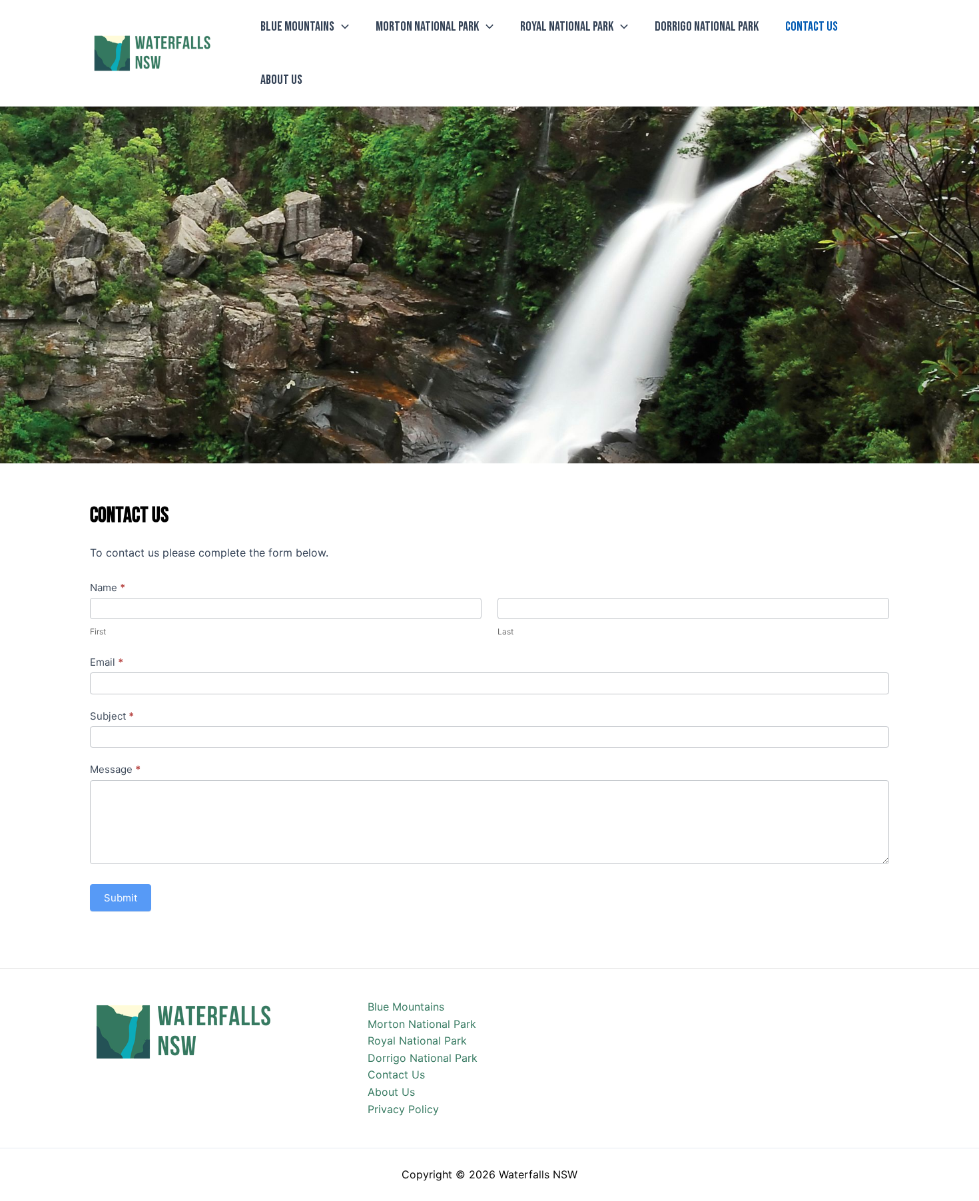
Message (115, 769)
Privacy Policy (403, 1109)
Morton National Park (427, 27)
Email (106, 662)
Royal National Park (566, 27)
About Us (281, 80)
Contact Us (811, 27)
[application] (341, 26)
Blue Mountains (297, 27)
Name (107, 587)
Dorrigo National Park (707, 27)
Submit (120, 897)
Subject (112, 716)
